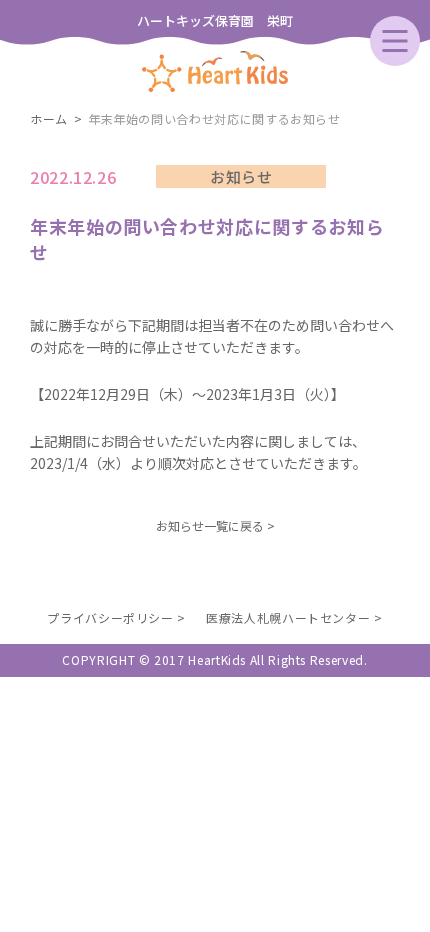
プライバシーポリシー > (116, 617)
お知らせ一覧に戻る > (215, 525)
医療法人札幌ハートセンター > (294, 617)
